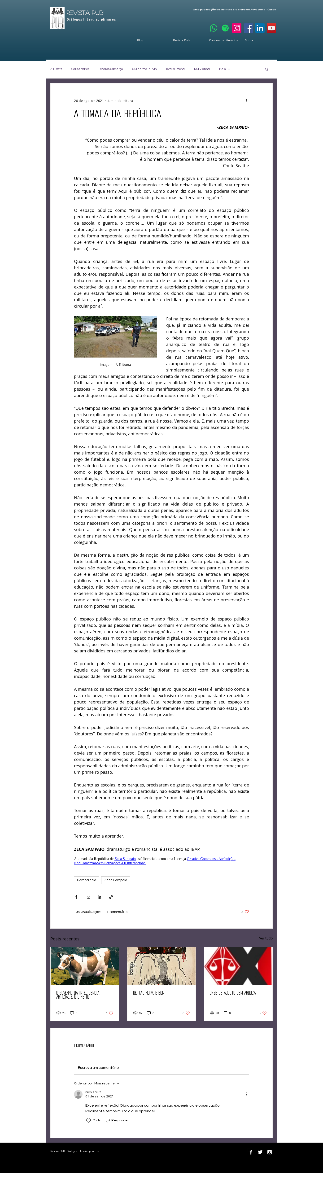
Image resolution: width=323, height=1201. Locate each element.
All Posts (56, 69)
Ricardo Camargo (111, 69)
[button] (266, 69)
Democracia (86, 880)
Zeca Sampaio (115, 880)
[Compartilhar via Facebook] (76, 897)
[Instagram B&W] (269, 1152)
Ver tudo (266, 938)
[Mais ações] (246, 100)
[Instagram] (236, 28)
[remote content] (161, 858)
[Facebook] (248, 28)
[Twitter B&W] (260, 1152)
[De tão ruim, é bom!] (161, 966)
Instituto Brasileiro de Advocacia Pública (248, 9)
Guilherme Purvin (144, 69)
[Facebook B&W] (251, 1152)
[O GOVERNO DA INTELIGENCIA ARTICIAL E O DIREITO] (85, 966)
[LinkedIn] (260, 28)
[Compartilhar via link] (111, 897)
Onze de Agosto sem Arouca (233, 993)
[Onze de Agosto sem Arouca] (238, 966)
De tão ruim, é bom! (149, 993)
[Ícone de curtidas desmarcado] (88, 1120)
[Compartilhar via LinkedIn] (99, 897)
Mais (222, 69)
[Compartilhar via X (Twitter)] (88, 897)
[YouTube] (271, 28)
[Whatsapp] (213, 28)
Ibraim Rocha (175, 69)
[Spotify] (225, 28)
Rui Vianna (202, 69)
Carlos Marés (80, 69)
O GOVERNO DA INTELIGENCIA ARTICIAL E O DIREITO (77, 995)
